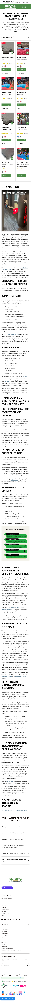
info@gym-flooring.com (7, 915)
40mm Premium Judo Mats (7, 58)
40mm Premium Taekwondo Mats (6, 128)
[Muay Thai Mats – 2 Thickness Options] (23, 119)
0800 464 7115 (5, 913)
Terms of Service (6, 935)
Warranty (4, 940)
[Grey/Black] (21, 137)
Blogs (3, 938)
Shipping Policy (5, 933)
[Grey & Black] (2, 66)
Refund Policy (5, 931)
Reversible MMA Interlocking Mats (6, 93)
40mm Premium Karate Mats (21, 93)
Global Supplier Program (7, 948)
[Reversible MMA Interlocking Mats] (8, 83)
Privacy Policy (5, 929)
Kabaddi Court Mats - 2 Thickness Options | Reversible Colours (23, 164)
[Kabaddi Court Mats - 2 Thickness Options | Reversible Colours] (23, 154)
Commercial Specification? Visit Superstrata (12, 950)
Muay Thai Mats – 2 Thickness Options (22, 128)
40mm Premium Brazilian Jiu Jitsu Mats (22, 59)
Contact (3, 944)
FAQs (3, 927)
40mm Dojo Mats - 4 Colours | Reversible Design (7, 164)
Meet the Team (5, 946)
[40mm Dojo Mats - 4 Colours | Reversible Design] (8, 154)
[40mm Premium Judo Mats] (8, 48)
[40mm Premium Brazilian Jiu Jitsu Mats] (23, 48)
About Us (4, 942)
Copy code (25, 2)
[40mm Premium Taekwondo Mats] (8, 119)
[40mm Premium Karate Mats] (23, 83)
